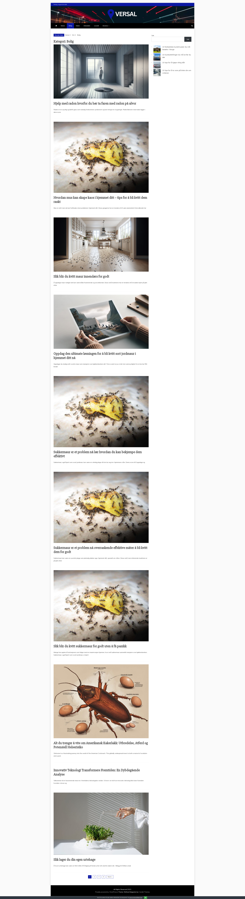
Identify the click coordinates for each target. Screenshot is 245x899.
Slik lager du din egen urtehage (74, 860)
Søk (152, 35)
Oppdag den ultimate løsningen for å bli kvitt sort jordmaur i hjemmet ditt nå (95, 356)
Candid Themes (144, 892)
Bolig (70, 26)
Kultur (78, 26)
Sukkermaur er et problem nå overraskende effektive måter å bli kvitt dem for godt (100, 550)
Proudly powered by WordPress (106, 892)
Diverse (105, 26)
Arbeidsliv (87, 26)
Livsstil (96, 26)
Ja (145, 897)
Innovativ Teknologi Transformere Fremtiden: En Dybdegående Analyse (97, 772)
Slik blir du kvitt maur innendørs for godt (81, 276)
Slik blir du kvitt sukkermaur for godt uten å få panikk (90, 646)
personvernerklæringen (135, 897)
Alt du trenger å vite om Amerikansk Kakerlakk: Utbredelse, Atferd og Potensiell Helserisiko (101, 745)
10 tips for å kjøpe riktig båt (173, 62)
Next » (110, 877)
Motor (63, 26)
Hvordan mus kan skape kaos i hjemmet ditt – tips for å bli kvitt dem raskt (100, 200)
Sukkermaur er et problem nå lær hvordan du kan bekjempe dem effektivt (98, 454)
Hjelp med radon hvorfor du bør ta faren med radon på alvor (95, 103)
